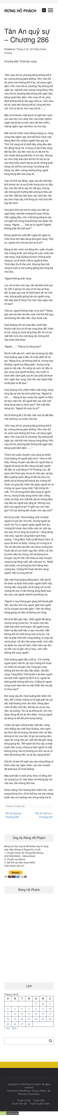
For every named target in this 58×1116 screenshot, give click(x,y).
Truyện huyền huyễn (40, 1103)
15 (36, 1013)
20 (22, 1018)
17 (50, 1013)
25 (8, 1024)
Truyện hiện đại (19, 1103)
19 (15, 1018)
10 (50, 1008)
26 (15, 1024)
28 (29, 1024)
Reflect (43, 1090)
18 (8, 1018)
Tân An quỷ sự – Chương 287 (44, 815)
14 (29, 1013)
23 (43, 1018)
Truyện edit (20, 806)
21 (29, 1018)
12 (15, 1013)
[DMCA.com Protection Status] (9, 1114)
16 (43, 1013)
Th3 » (15, 1028)
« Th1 (7, 1028)
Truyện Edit (38, 1100)
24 (50, 1018)
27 (22, 1024)
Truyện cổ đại (23, 1100)
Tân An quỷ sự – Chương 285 (14, 815)
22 (36, 1018)
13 (22, 1013)
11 (8, 1013)
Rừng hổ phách (20, 10)
